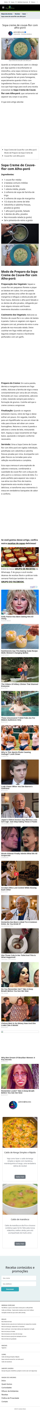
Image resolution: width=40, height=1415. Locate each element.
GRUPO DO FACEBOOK (12, 581)
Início (4, 1380)
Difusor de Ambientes (10, 1391)
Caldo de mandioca (7, 1361)
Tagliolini (4, 1347)
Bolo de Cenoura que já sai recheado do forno (14, 1336)
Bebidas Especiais (23, 2)
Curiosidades (7, 1387)
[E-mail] (25, 32)
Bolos (6, 2)
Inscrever (10, 1289)
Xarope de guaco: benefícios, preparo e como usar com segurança (19, 1370)
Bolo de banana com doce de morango (12, 1334)
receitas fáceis (22, 1409)
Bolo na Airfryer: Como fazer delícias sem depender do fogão (18, 1329)
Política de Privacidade (10, 1398)
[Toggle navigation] (3, 7)
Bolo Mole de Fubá (7, 1321)
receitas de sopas (16, 543)
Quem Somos (7, 1384)
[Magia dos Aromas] (10, 7)
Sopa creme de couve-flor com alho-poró (13, 1359)
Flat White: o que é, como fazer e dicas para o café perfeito (17, 1307)
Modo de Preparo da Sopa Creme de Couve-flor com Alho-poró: (18, 154)
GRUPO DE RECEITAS (25, 568)
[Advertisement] (20, 126)
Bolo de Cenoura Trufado (8, 1331)
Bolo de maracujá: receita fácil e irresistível (13, 1326)
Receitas (5, 1394)
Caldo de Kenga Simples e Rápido (10, 1357)
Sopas (12, 2)
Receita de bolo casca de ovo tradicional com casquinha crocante (19, 1324)
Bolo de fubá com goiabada (9, 1339)
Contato (5, 1401)
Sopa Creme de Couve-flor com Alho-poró (20, 150)
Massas (33, 2)
